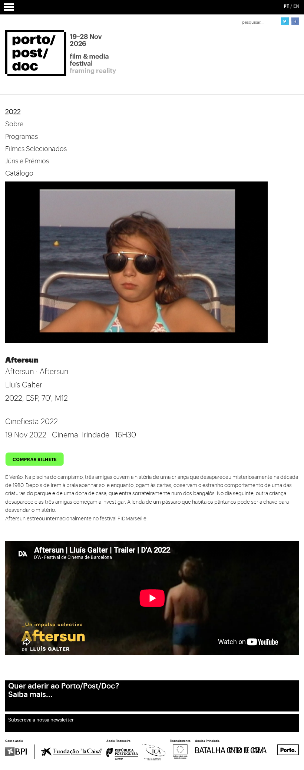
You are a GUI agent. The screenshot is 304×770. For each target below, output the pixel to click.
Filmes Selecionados (36, 149)
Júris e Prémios (27, 161)
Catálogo (19, 173)
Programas (21, 136)
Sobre (14, 124)
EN (296, 6)
